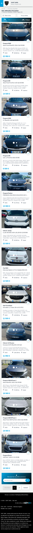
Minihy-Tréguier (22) (16, 4)
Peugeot (26, 519)
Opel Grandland (13, 306)
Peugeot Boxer (11, 456)
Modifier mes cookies (6, 508)
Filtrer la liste (7, 15)
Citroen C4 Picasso (12, 344)
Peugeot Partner (15, 194)
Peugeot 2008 (10, 119)
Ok (28, 480)
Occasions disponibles (13, 8)
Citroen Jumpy (15, 231)
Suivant (25, 487)
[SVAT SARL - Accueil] (6, 3)
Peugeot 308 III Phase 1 (12, 381)
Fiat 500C (15, 269)
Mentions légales (17, 506)
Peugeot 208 (13, 81)
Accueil (3, 8)
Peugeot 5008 (14, 44)
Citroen (2, 521)
